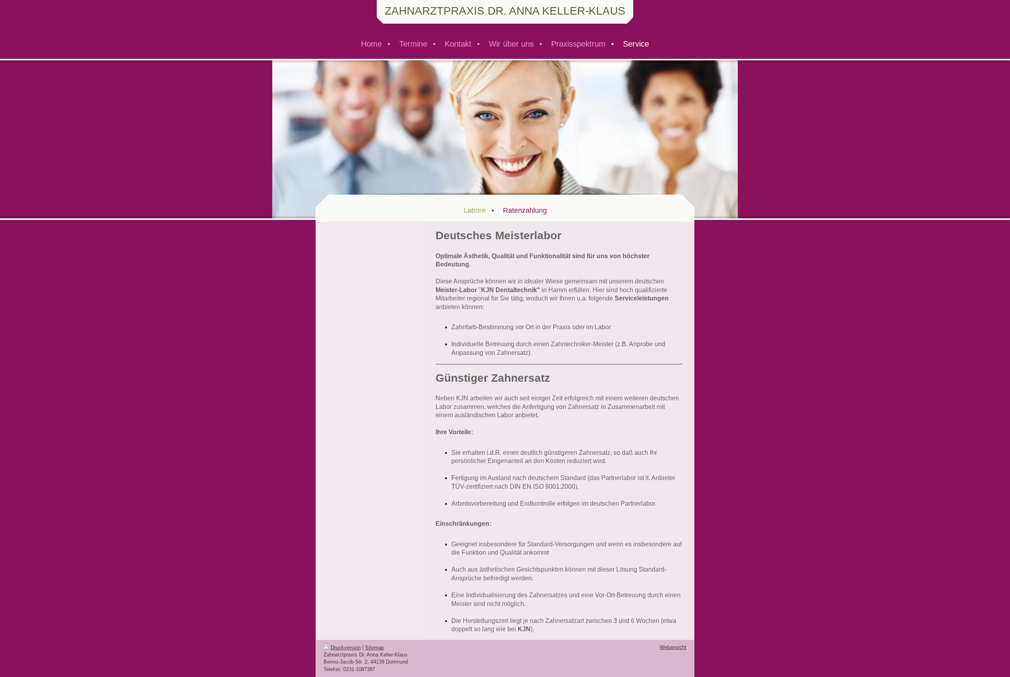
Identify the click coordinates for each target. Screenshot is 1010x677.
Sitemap (374, 648)
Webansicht (673, 647)
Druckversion (346, 648)
